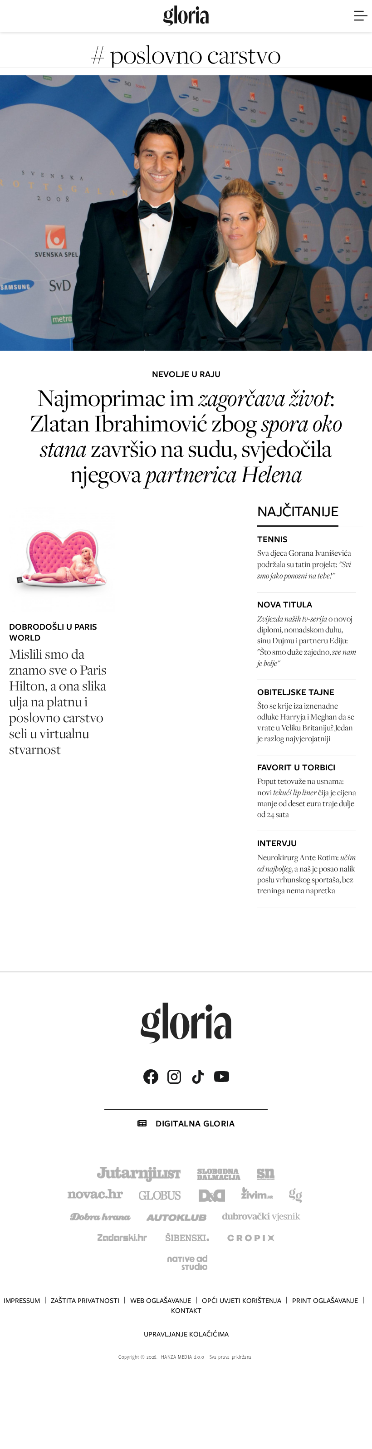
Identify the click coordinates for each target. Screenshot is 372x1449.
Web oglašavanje (160, 1301)
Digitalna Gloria (195, 1123)
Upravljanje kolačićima (186, 1334)
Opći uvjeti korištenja (241, 1301)
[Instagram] (174, 1077)
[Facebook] (150, 1076)
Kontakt (186, 1311)
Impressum (22, 1301)
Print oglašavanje (325, 1301)
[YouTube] (221, 1076)
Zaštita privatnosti (85, 1301)
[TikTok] (198, 1077)
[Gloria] (186, 15)
